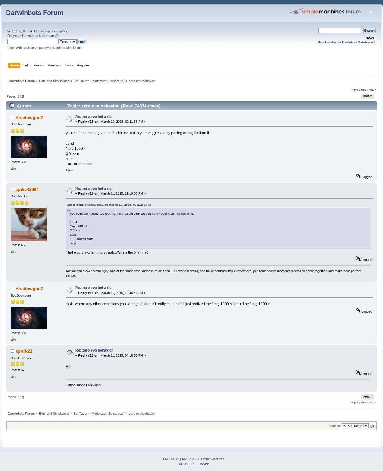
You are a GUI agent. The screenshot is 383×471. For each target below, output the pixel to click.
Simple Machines (212, 459)
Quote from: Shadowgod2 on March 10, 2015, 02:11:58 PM (109, 204)
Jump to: (335, 426)
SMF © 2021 (190, 459)
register (61, 31)
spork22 (24, 351)
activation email (46, 35)
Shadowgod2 (29, 117)
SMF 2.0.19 (171, 459)
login (48, 31)
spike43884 (27, 189)
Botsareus (115, 81)
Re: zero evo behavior (94, 117)
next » (371, 89)
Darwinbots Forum (34, 12)
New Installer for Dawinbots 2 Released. (346, 42)
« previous (359, 89)
